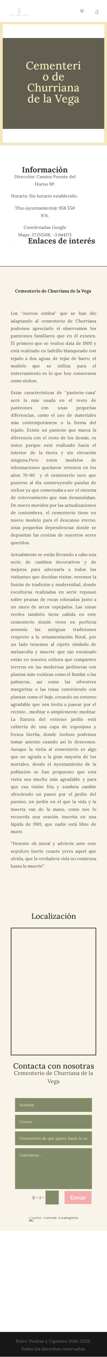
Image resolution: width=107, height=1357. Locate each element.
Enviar (78, 1197)
